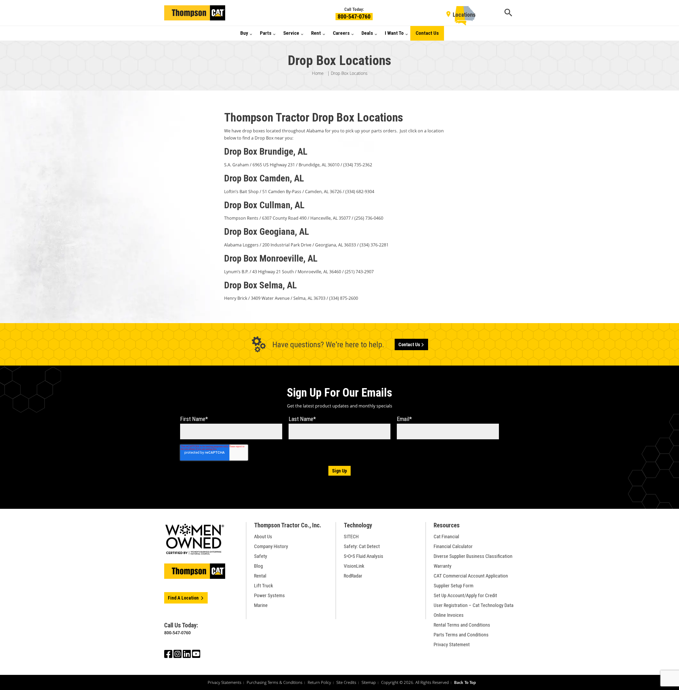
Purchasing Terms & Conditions (274, 682)
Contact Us (409, 344)
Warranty (442, 566)
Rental (260, 576)
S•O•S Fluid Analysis (363, 556)
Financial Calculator (453, 546)
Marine (261, 605)
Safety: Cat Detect (362, 546)
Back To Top (465, 682)
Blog (258, 566)
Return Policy (319, 682)
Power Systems (269, 595)
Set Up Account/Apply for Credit (465, 595)
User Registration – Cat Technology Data (473, 605)
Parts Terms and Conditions (461, 635)
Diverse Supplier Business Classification (473, 556)
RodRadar (353, 576)
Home (318, 73)
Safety (260, 556)
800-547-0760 (354, 16)
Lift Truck (263, 586)
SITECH (351, 536)
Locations (464, 14)
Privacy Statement (452, 644)
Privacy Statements (224, 682)
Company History (271, 546)
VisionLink (354, 566)
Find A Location (184, 598)
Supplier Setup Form (453, 586)
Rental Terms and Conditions (462, 625)
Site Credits (346, 682)
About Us (263, 536)
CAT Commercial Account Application (471, 576)
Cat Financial (446, 536)
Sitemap (369, 682)
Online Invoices (449, 615)
